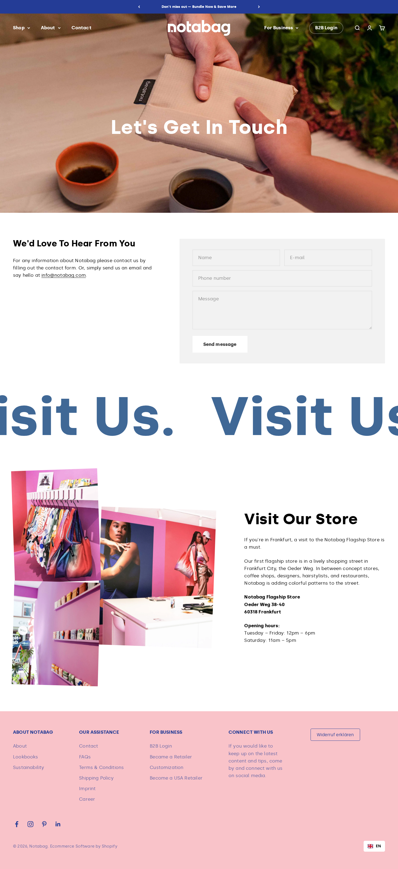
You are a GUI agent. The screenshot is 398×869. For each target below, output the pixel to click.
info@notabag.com (63, 275)
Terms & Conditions (101, 767)
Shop (19, 27)
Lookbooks (25, 756)
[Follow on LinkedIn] (58, 824)
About (48, 27)
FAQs (85, 756)
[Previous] (139, 7)
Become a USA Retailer (176, 778)
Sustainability (28, 767)
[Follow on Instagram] (30, 824)
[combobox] (374, 846)
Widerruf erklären (335, 734)
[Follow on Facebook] (16, 824)
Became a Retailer (171, 756)
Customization (166, 767)
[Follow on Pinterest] (44, 824)
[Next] (259, 7)
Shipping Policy (96, 778)
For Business (278, 27)
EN (378, 845)
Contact (81, 27)
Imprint (87, 788)
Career (87, 799)
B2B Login (326, 27)
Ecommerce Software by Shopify (83, 846)
